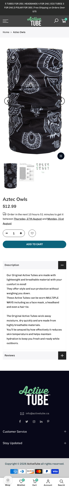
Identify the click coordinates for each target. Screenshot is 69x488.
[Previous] (8, 101)
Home (6, 32)
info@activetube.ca (37, 413)
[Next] (61, 101)
